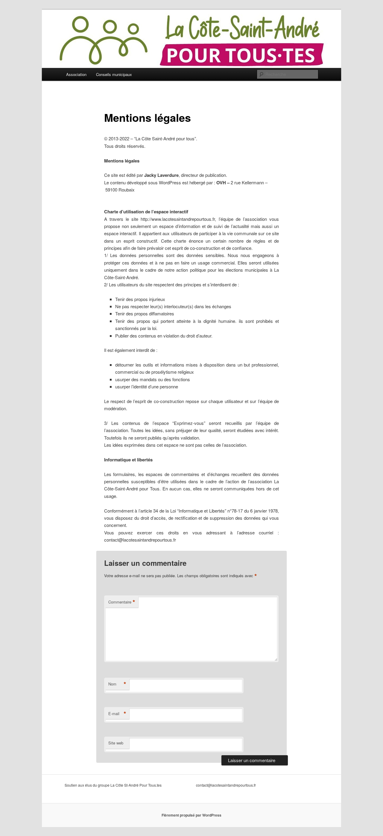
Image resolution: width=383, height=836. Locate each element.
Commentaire (121, 602)
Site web (115, 743)
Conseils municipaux (114, 74)
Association (76, 74)
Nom (117, 684)
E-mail (117, 713)
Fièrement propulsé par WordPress (191, 815)
